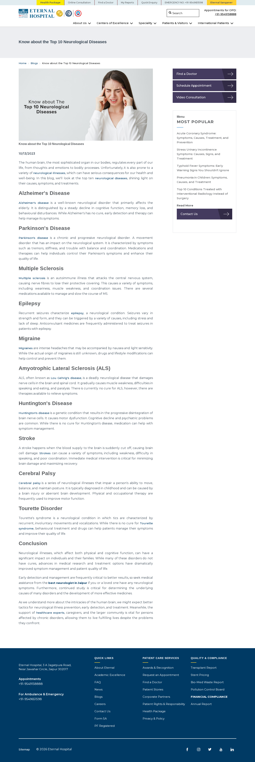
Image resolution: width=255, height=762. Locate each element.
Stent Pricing (200, 675)
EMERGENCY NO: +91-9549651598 (184, 2)
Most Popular (195, 121)
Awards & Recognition (158, 667)
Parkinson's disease (33, 238)
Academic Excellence (109, 675)
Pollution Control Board (207, 689)
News (98, 689)
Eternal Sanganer (221, 2)
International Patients (213, 23)
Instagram (198, 749)
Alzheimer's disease (34, 203)
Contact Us (189, 214)
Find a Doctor (105, 2)
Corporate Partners (156, 696)
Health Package (50, 2)
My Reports (127, 2)
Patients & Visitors (175, 23)
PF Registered (104, 726)
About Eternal (104, 667)
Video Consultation (191, 97)
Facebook (187, 749)
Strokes (45, 453)
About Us (80, 23)
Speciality (145, 23)
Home (23, 63)
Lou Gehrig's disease (66, 378)
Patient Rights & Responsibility (164, 704)
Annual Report (201, 704)
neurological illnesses (49, 173)
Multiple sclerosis (32, 278)
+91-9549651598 (30, 699)
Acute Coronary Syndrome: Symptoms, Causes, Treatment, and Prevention (202, 138)
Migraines (26, 348)
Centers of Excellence (113, 23)
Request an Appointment (161, 675)
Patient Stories (153, 689)
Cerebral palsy (30, 483)
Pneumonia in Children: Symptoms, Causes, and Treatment (202, 180)
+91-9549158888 (225, 14)
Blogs (34, 63)
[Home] (72, 13)
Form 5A (100, 718)
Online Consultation (79, 2)
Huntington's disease (34, 413)
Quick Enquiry (149, 2)
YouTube (221, 749)
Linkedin (232, 749)
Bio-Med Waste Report (207, 682)
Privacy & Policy (153, 718)
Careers (99, 704)
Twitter (210, 749)
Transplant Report (204, 667)
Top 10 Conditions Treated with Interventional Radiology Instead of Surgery (202, 193)
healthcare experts (50, 612)
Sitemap (24, 749)
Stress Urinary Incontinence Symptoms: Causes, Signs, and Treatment (198, 154)
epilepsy (77, 313)
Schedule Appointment (194, 85)
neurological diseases (111, 178)
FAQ (97, 682)
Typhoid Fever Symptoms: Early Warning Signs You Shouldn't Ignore (203, 168)
